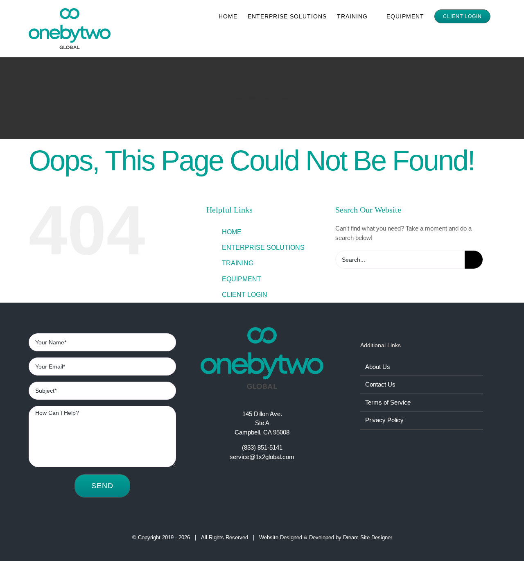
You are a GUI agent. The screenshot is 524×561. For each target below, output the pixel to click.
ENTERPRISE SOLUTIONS (263, 247)
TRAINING (237, 263)
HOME (232, 231)
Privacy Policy (384, 419)
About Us (377, 366)
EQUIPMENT (241, 279)
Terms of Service (388, 402)
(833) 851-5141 (262, 447)
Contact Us (380, 384)
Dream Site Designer (367, 537)
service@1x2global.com (262, 456)
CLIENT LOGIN (244, 294)
